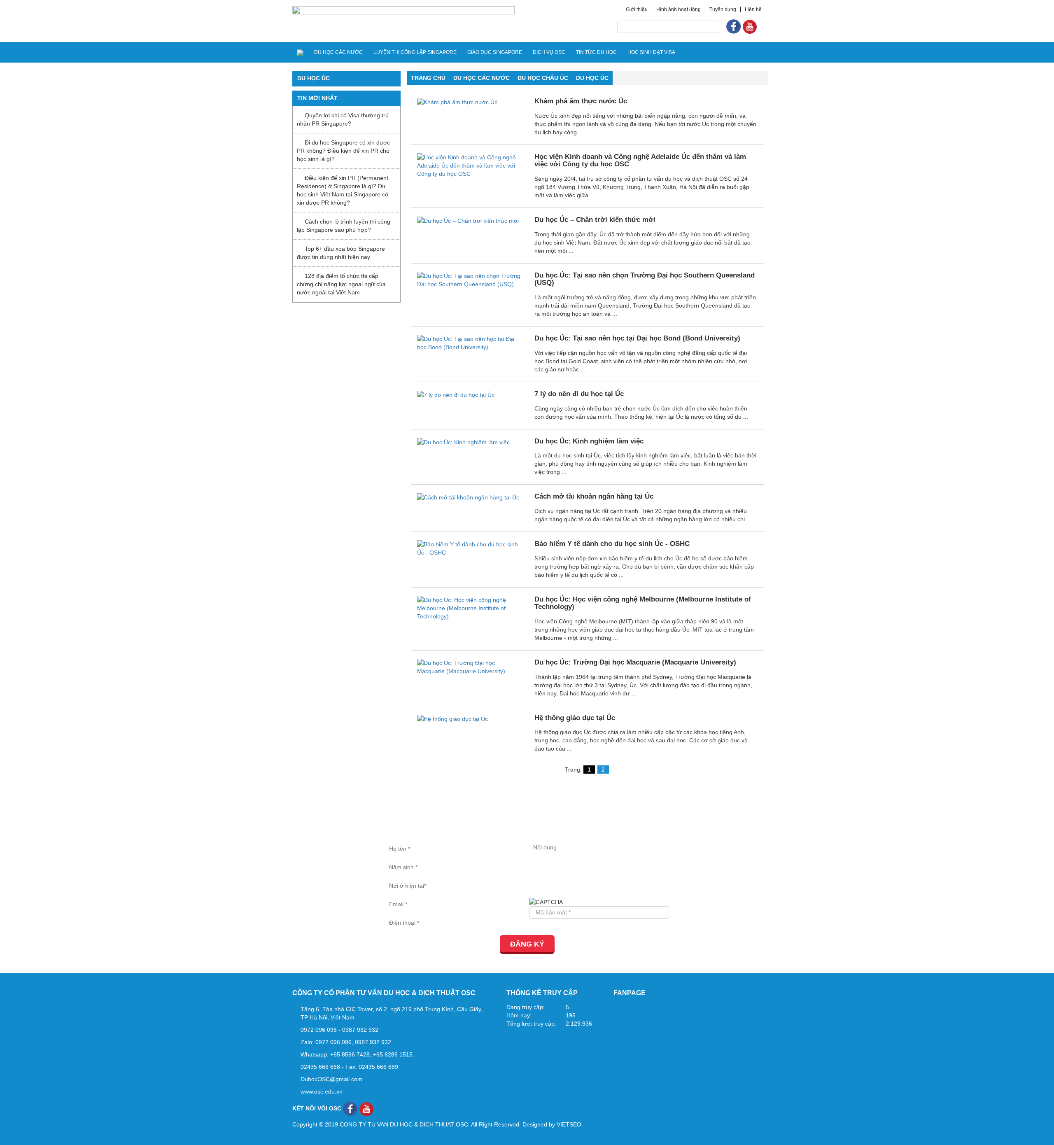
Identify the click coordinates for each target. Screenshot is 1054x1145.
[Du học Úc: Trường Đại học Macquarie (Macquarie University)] (469, 666)
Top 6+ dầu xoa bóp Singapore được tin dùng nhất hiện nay (341, 252)
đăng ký (527, 944)
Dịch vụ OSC (549, 52)
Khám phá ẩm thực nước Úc (580, 101)
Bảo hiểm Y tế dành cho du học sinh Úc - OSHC (612, 544)
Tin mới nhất (317, 98)
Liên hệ (753, 9)
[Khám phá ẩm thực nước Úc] (457, 101)
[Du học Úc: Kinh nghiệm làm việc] (463, 441)
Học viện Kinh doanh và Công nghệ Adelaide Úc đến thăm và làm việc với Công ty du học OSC (640, 160)
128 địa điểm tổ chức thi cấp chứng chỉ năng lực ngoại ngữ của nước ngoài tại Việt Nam (341, 284)
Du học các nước (338, 52)
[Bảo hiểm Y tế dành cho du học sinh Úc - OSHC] (469, 548)
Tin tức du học (596, 52)
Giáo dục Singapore (494, 52)
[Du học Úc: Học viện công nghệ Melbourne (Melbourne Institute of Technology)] (469, 607)
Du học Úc (592, 78)
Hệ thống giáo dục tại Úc (574, 718)
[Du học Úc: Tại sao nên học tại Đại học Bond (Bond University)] (469, 342)
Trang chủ (428, 78)
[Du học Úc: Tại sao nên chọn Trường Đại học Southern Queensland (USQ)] (469, 279)
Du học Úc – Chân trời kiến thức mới (594, 220)
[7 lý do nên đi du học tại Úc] (455, 394)
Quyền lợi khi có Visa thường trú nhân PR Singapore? (343, 119)
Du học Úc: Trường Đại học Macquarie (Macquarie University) (635, 662)
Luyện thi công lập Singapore (415, 52)
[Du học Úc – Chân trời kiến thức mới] (468, 220)
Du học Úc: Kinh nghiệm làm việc (589, 441)
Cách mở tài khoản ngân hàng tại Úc (593, 496)
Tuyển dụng (722, 9)
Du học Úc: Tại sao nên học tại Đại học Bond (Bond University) (637, 338)
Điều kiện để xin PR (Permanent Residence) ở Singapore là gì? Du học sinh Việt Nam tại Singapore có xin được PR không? (342, 190)
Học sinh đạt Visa (651, 52)
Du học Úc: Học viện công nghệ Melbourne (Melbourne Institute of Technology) (642, 603)
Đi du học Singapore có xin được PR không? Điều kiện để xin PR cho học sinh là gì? (343, 150)
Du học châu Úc (543, 78)
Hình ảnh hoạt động (678, 9)
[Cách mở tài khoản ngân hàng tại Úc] (468, 497)
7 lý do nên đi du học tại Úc (579, 394)
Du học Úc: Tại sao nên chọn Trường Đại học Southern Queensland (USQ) (644, 279)
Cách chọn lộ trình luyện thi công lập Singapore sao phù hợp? (343, 225)
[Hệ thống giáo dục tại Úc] (452, 718)
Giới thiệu (637, 9)
